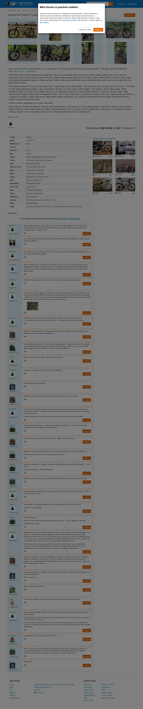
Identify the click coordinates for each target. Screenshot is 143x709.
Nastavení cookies (85, 30)
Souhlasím (98, 30)
